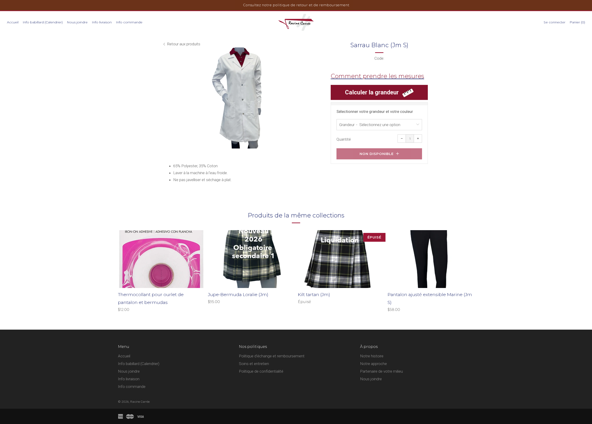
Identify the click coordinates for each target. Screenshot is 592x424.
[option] (240, 98)
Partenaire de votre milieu (381, 371)
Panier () (577, 22)
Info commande (129, 22)
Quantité (343, 139)
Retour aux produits (183, 44)
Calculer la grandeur (372, 92)
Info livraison (102, 22)
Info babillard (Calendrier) (43, 22)
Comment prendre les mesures (377, 76)
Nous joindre (77, 22)
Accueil (12, 22)
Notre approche (373, 363)
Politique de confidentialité (261, 371)
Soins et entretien (254, 363)
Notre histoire (371, 356)
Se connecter (554, 22)
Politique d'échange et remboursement (272, 356)
